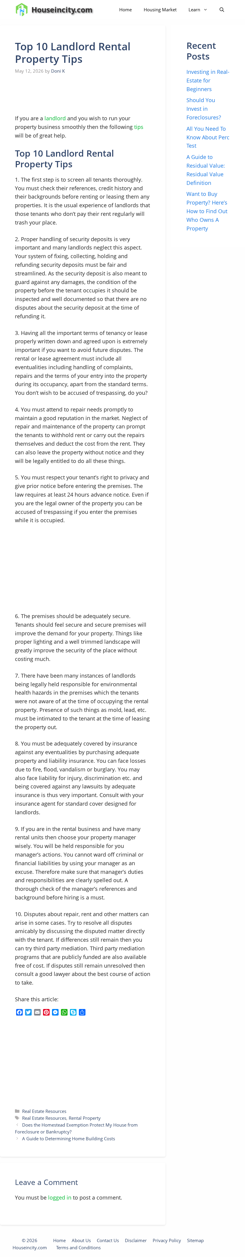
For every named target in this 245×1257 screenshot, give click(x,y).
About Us (81, 1240)
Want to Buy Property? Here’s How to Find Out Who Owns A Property (206, 211)
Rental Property (85, 1118)
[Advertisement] (60, 95)
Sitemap (195, 1240)
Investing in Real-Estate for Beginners (207, 80)
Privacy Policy (167, 1240)
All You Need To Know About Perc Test (207, 137)
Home (125, 10)
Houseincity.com (62, 9)
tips (138, 126)
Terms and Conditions (78, 1247)
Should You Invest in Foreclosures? (203, 108)
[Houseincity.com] (21, 9)
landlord (55, 118)
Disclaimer (136, 1240)
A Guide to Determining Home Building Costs (68, 1138)
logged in (59, 1197)
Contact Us (108, 1240)
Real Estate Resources (44, 1111)
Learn (194, 10)
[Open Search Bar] (222, 9)
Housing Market (160, 10)
